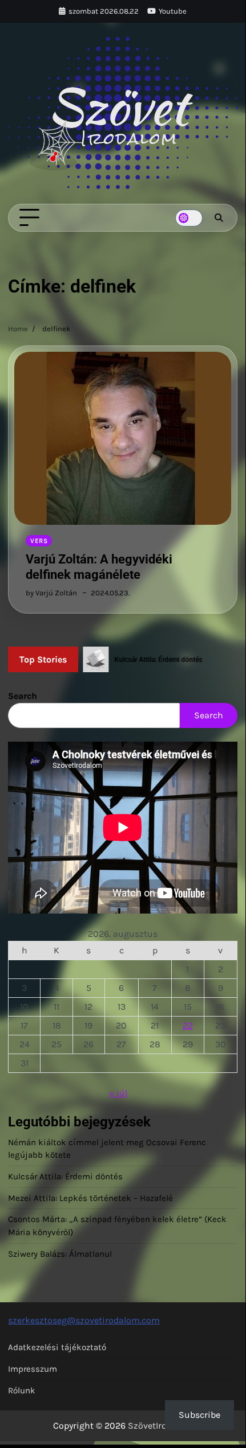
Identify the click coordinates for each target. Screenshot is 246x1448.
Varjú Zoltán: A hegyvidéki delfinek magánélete (99, 566)
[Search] (218, 218)
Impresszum (32, 1369)
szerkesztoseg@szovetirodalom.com (84, 1320)
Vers (38, 541)
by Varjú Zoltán (51, 593)
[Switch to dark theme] (189, 218)
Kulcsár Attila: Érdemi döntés (65, 1176)
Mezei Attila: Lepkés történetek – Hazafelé (90, 1198)
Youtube (173, 11)
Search (22, 695)
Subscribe (199, 1414)
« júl (118, 1093)
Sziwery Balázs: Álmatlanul (60, 1254)
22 (188, 1025)
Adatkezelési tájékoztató (57, 1347)
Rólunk (21, 1390)
